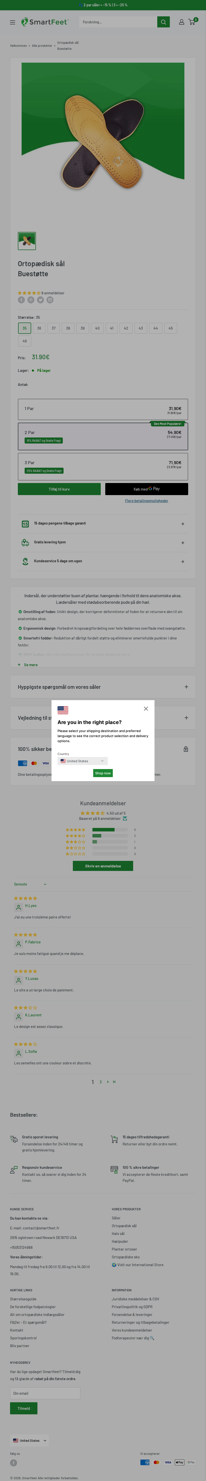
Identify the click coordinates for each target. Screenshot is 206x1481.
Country (63, 754)
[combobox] (74, 761)
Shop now (103, 773)
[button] (145, 709)
